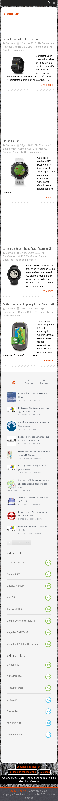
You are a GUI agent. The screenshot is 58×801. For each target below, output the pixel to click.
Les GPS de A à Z (19, 791)
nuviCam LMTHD (16, 562)
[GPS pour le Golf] (19, 173)
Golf (24, 47)
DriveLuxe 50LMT (16, 586)
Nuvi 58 (11, 597)
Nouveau (29, 383)
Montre (37, 47)
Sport (45, 47)
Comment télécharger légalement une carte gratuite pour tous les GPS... (33, 484)
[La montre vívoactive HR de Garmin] (19, 64)
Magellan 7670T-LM (17, 632)
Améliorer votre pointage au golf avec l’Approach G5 (29, 304)
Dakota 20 (12, 711)
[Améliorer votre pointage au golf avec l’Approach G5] (19, 336)
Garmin (17, 47)
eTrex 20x (12, 699)
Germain (10, 43)
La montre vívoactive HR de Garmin (20, 39)
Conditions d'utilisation (28, 766)
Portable (7, 152)
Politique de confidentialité (22, 772)
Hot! (14, 383)
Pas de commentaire (14, 50)
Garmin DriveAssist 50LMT (21, 620)
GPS (29, 47)
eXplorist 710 (14, 723)
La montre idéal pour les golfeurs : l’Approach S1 (27, 248)
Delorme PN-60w (16, 734)
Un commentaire (32, 152)
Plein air (42, 256)
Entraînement (10, 148)
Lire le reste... (48, 85)
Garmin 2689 (13, 574)
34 (20, 542)
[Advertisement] (26, 27)
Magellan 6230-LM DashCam (22, 644)
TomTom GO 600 (15, 609)
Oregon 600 (13, 665)
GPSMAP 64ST (15, 688)
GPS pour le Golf (11, 141)
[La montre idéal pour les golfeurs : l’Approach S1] (14, 275)
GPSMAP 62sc (15, 676)
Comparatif (45, 145)
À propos (45, 772)
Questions (43, 383)
